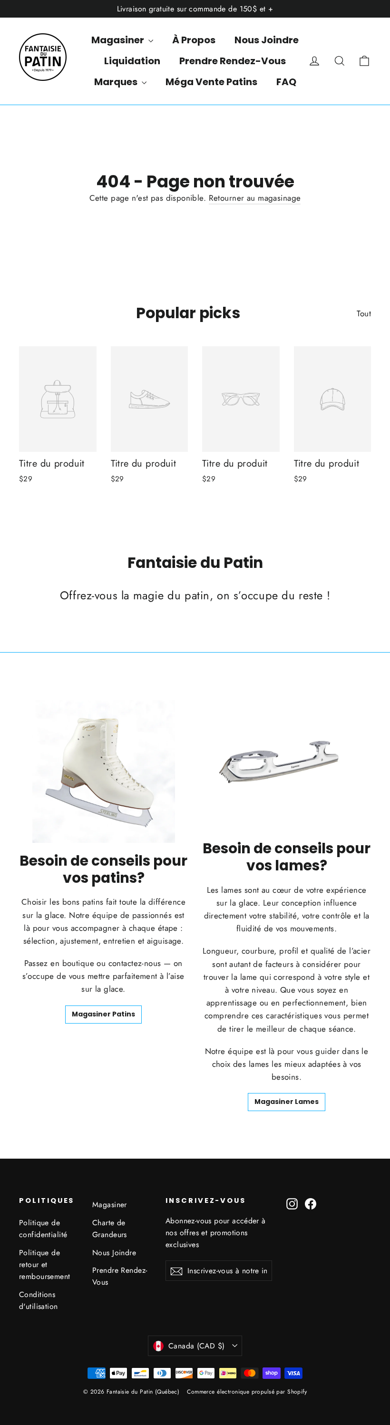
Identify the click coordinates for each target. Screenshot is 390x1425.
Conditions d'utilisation (38, 1300)
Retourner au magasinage (255, 198)
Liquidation (132, 61)
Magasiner (118, 40)
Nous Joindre (266, 40)
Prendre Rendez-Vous (232, 61)
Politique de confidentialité (43, 1228)
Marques (116, 81)
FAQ (286, 81)
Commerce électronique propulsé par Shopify (247, 1391)
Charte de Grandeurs (109, 1228)
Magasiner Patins (103, 1014)
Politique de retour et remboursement (44, 1264)
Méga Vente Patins (211, 81)
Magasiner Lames (286, 1101)
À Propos (193, 40)
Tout (364, 313)
